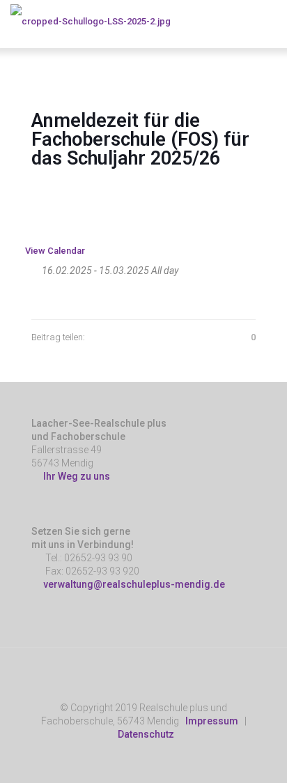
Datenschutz (146, 734)
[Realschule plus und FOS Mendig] (90, 20)
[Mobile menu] (268, 21)
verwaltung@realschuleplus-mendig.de (134, 584)
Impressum (211, 721)
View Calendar (55, 250)
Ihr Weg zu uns (74, 476)
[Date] (32, 267)
